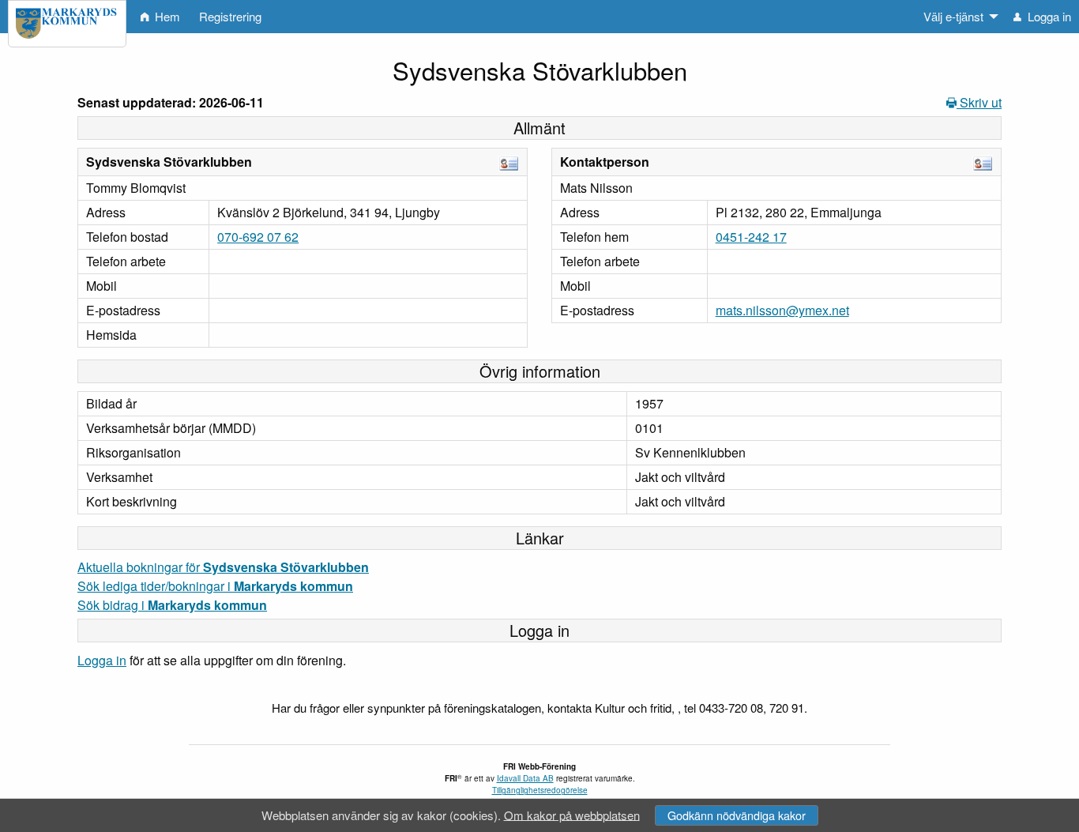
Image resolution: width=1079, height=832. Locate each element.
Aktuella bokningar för (223, 567)
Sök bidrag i (172, 605)
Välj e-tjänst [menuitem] (953, 16)
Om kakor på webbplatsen (572, 814)
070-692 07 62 (258, 237)
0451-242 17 (751, 237)
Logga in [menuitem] (1047, 16)
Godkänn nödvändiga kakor (736, 815)
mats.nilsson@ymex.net (782, 310)
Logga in (101, 660)
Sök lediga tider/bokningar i (215, 586)
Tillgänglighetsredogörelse (540, 790)
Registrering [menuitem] (230, 16)
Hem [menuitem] (166, 16)
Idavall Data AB (525, 778)
